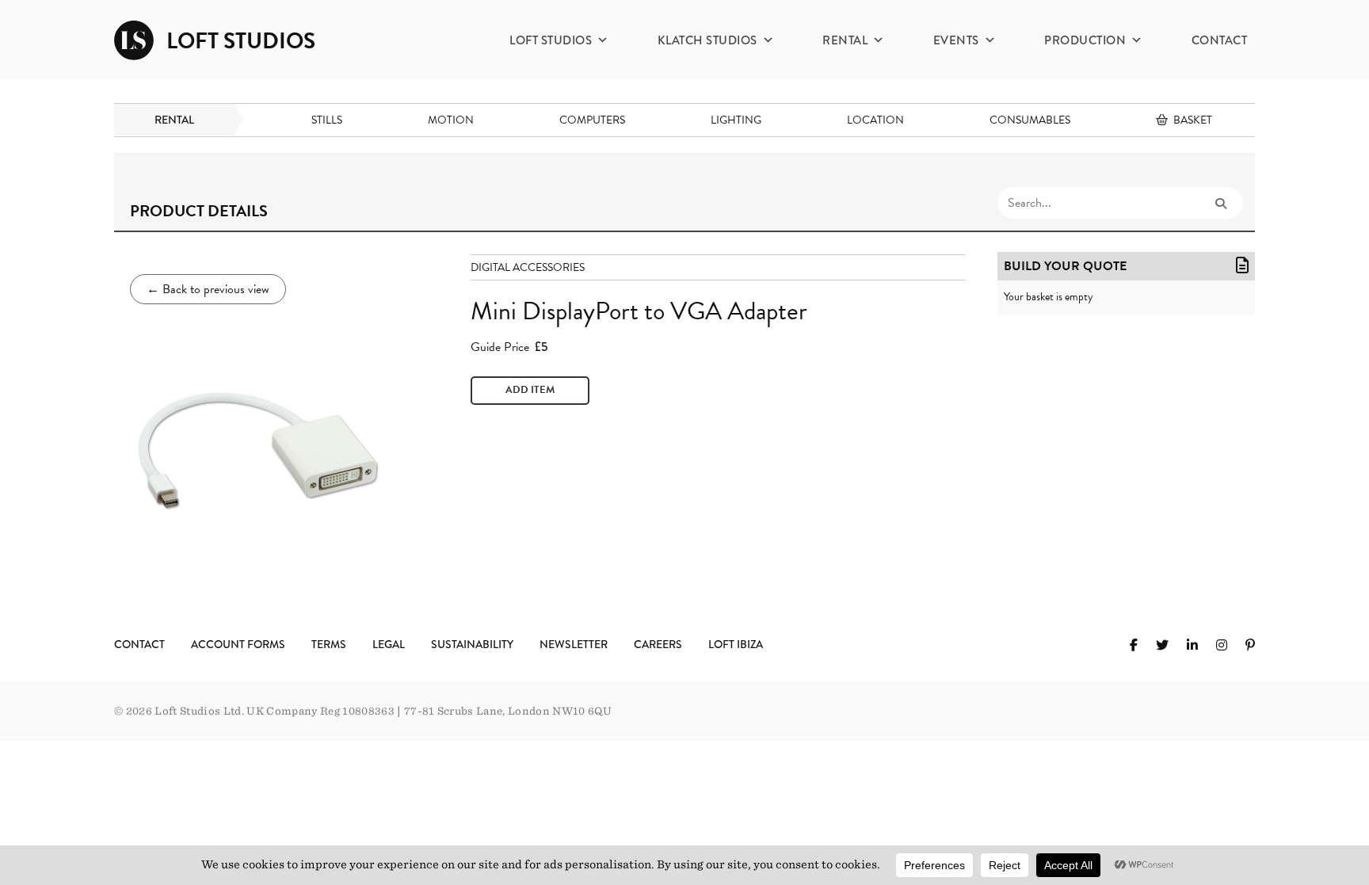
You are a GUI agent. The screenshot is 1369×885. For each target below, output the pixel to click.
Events (956, 40)
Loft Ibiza (735, 644)
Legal (388, 644)
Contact (1220, 40)
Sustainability (472, 644)
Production (1085, 40)
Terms (328, 644)
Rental (845, 40)
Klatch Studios (707, 40)
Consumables (1030, 120)
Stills (326, 120)
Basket (1192, 120)
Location (875, 120)
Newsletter (574, 644)
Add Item (530, 390)
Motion (451, 120)
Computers (592, 120)
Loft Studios (550, 40)
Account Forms (238, 644)
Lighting (736, 120)
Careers (658, 644)
